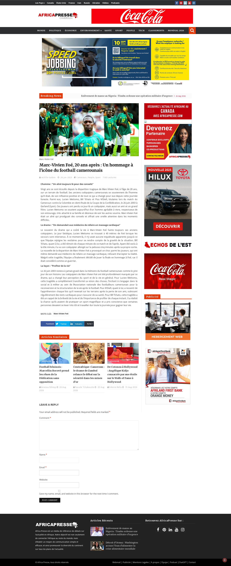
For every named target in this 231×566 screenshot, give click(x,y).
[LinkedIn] (185, 3)
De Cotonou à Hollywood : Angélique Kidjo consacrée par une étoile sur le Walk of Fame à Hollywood (122, 374)
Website (43, 479)
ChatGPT (183, 562)
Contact (192, 562)
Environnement (90, 30)
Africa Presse (43, 562)
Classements (156, 30)
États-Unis (61, 3)
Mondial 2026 (176, 30)
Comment (45, 417)
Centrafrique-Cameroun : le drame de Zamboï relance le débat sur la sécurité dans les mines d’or (88, 374)
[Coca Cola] (142, 16)
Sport (119, 30)
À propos (155, 562)
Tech (142, 30)
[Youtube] (189, 3)
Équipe (164, 562)
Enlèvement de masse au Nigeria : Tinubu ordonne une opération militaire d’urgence (105, 96)
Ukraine (96, 3)
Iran (79, 3)
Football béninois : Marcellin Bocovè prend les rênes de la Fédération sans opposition (54, 374)
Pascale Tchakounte (84, 387)
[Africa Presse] (58, 15)
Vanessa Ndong (48, 387)
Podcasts (115, 3)
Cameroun (81, 177)
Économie (71, 30)
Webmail (116, 562)
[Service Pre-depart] (115, 85)
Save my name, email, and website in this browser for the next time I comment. (79, 493)
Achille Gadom (48, 177)
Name (43, 454)
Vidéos (105, 3)
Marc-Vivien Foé (61, 313)
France (72, 3)
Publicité (127, 562)
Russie (87, 3)
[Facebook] (176, 3)
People (130, 30)
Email (43, 467)
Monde (41, 30)
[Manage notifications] (225, 560)
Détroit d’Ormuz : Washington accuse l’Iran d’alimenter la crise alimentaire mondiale (122, 545)
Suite (89, 324)
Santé (108, 30)
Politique (55, 30)
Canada (50, 3)
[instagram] (194, 3)
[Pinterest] (181, 3)
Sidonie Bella (115, 387)
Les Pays (39, 3)
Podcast (173, 562)
